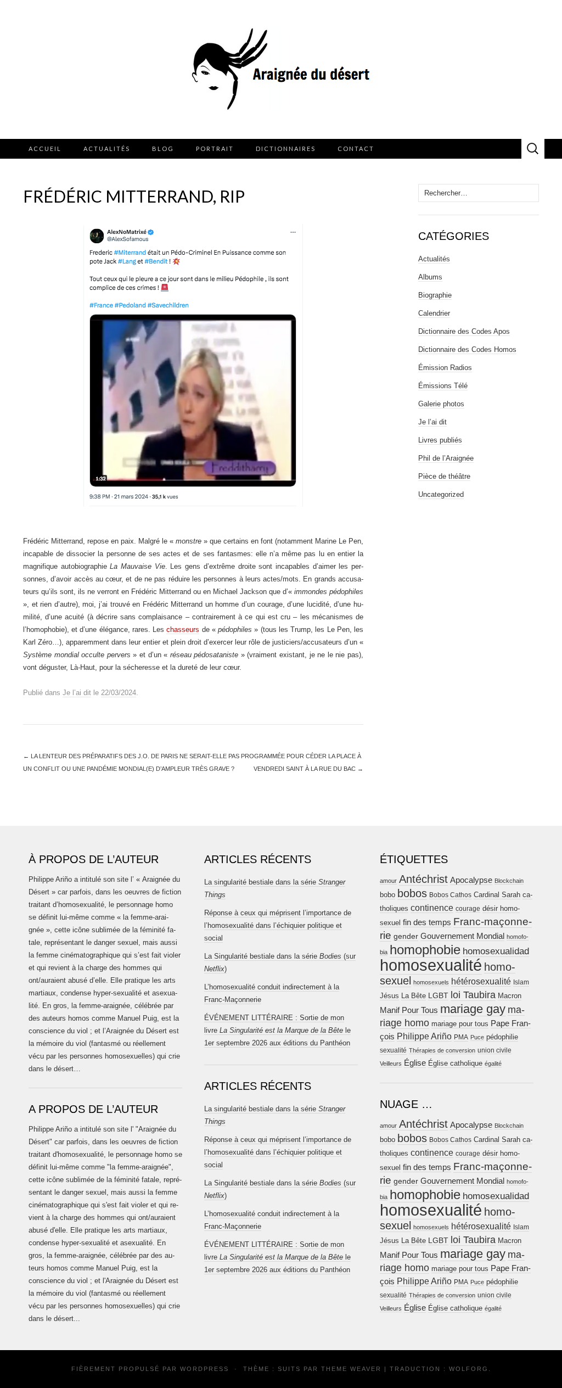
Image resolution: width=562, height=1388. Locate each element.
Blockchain (509, 880)
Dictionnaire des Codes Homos (467, 349)
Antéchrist (423, 879)
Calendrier (434, 313)
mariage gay (472, 1009)
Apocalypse (471, 880)
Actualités (106, 148)
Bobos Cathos (450, 895)
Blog (163, 148)
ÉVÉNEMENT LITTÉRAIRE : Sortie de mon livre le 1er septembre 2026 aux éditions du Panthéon (277, 1030)
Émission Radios (445, 367)
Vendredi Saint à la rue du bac (308, 768)
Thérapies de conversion (442, 1050)
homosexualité (431, 965)
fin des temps (427, 922)
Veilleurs (391, 1063)
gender (406, 936)
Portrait (215, 148)
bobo (387, 895)
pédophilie (502, 1037)
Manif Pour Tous (409, 1010)
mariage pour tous (459, 1024)
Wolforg (468, 1368)
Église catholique (455, 1063)
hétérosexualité (481, 981)
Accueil (45, 148)
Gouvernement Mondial (462, 936)
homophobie (425, 949)
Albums (430, 277)
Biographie (435, 295)
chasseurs (182, 629)
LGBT (438, 996)
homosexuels (431, 982)
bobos (412, 893)
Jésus (389, 996)
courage (468, 908)
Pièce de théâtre (444, 476)
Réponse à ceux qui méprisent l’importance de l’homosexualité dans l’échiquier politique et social (277, 925)
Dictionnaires (286, 148)
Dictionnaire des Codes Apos (464, 331)
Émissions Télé (443, 386)
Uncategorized (441, 494)
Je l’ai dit (77, 693)
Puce (477, 1037)
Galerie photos (441, 404)
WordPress (204, 1368)
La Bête (413, 996)
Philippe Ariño (424, 1036)
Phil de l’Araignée (446, 458)
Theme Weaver (351, 1368)
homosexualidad (496, 951)
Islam (521, 982)
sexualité (393, 1050)
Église (415, 1063)
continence (432, 908)
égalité (493, 1063)
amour (388, 880)
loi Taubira (473, 994)
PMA (461, 1037)
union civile (494, 1050)
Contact (356, 148)
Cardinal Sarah (497, 895)
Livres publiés (440, 440)
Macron (509, 996)
